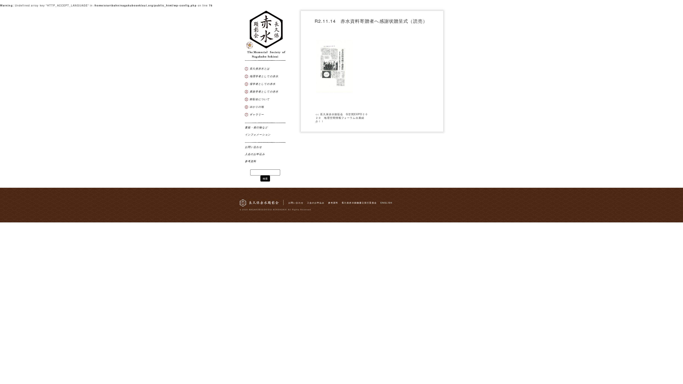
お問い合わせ (295, 202)
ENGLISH (386, 202)
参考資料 (333, 202)
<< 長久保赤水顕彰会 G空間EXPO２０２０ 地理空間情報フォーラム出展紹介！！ (342, 117)
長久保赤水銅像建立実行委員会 (359, 202)
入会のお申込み (316, 202)
